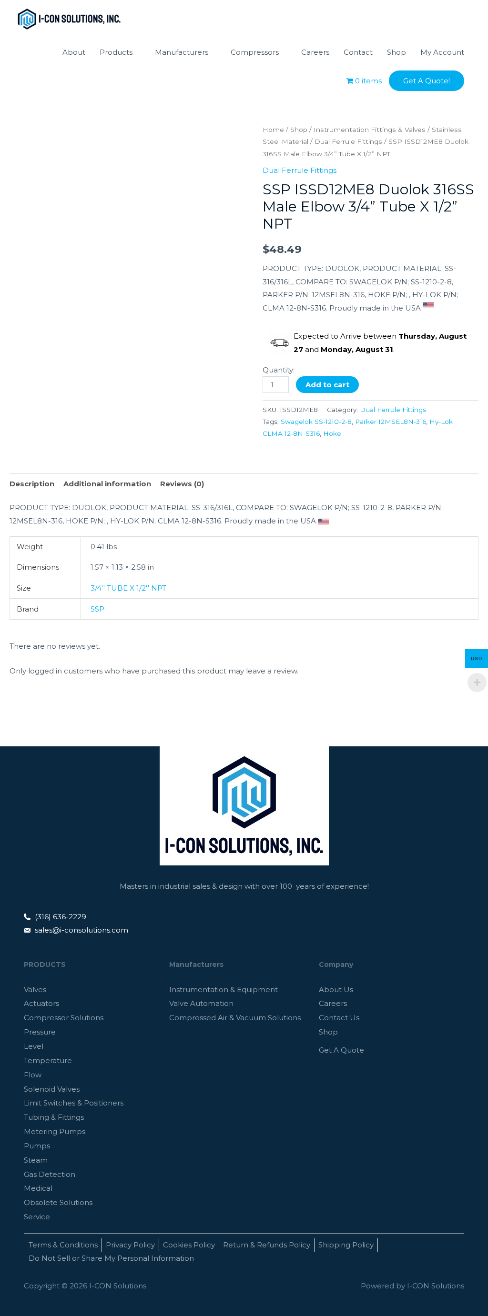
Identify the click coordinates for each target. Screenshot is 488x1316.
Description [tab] (32, 483)
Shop (396, 52)
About (73, 52)
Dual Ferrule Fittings (348, 141)
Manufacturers (181, 52)
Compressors (255, 52)
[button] (426, 80)
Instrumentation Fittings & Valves (370, 129)
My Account (442, 52)
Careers (315, 52)
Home (273, 129)
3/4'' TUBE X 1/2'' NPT (128, 588)
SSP (97, 608)
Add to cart (327, 384)
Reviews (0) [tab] (182, 483)
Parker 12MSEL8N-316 (390, 421)
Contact (358, 52)
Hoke (332, 433)
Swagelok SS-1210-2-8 (316, 421)
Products (116, 52)
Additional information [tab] (107, 483)
